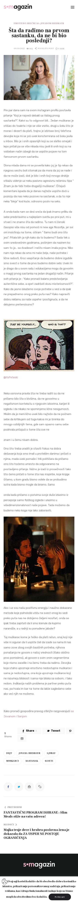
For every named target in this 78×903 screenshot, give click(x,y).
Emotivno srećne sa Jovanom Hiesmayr (39, 23)
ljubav (51, 753)
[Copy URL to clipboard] (39, 786)
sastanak (32, 761)
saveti (49, 761)
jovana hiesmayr (29, 753)
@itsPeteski (11, 377)
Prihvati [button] (60, 897)
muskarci (12, 761)
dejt (9, 753)
